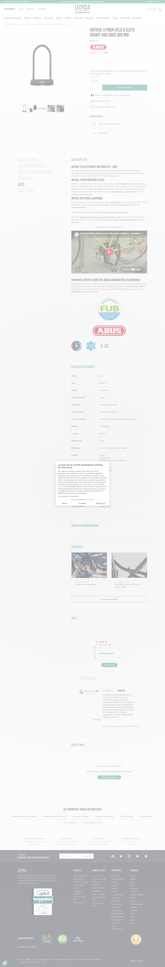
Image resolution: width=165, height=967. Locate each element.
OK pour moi (100, 503)
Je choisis (82, 503)
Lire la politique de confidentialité (68, 496)
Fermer (64, 503)
